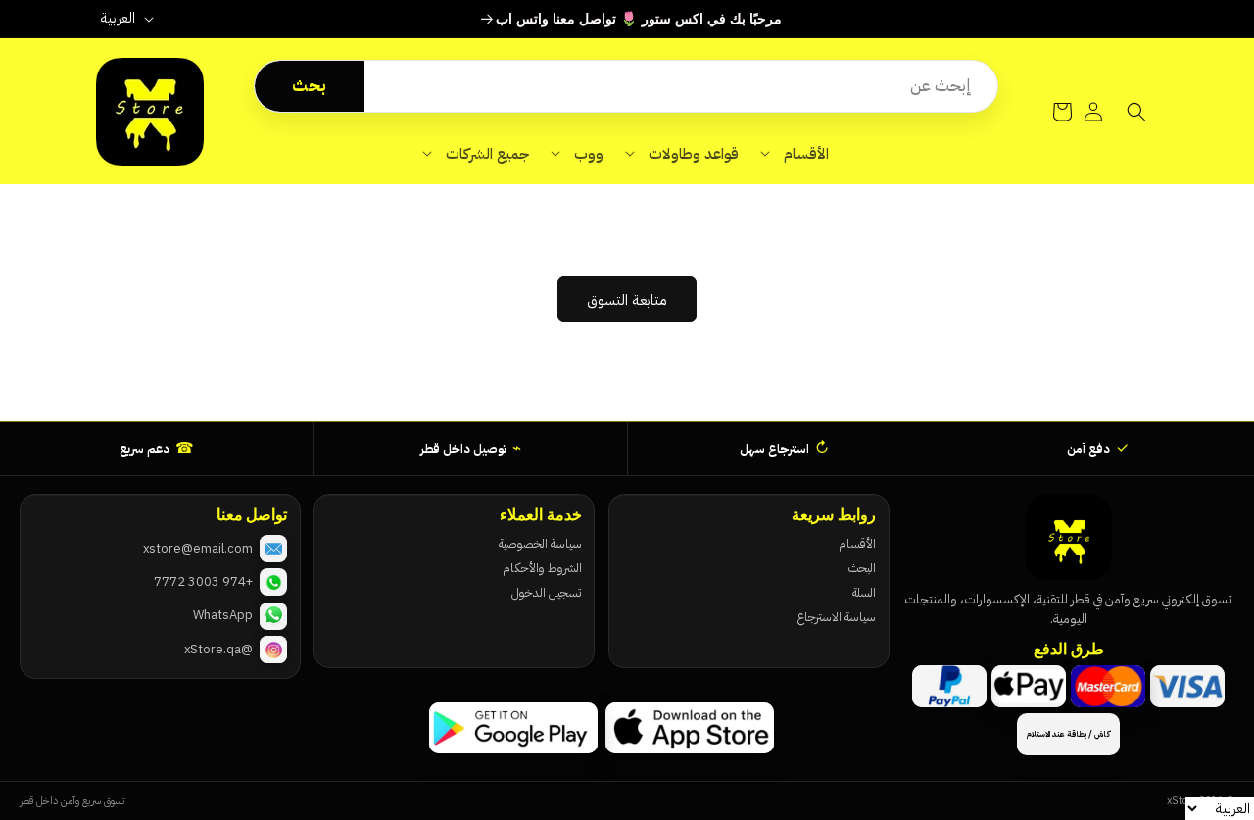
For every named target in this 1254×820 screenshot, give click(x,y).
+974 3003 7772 (203, 581)
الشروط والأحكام (542, 567)
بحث (309, 85)
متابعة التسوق (627, 300)
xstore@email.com (198, 548)
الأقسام (857, 543)
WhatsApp (223, 614)
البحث (862, 567)
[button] (794, 154)
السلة (864, 592)
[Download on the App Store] (689, 727)
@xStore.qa (218, 649)
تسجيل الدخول (546, 592)
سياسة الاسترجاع (836, 616)
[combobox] (680, 86)
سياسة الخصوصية (540, 543)
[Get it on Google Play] (513, 727)
